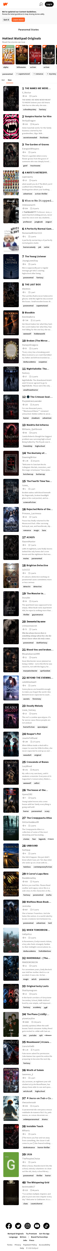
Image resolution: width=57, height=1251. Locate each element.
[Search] (41, 4)
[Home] (20, 4)
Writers (23, 1237)
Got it (6, 19)
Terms (9, 1245)
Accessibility (44, 1245)
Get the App (44, 1234)
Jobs (25, 1240)
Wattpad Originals (16, 1234)
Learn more (18, 19)
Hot (3, 80)
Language (13, 1237)
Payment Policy (30, 1245)
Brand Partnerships (39, 1237)
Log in (49, 4)
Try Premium (31, 1234)
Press (31, 1240)
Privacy (18, 1245)
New (9, 80)
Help (22, 1248)
